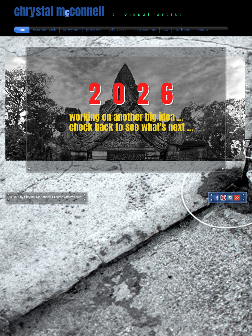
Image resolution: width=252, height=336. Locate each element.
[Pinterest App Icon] (223, 197)
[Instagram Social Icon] (230, 197)
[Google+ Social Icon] (237, 197)
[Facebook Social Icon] (216, 197)
